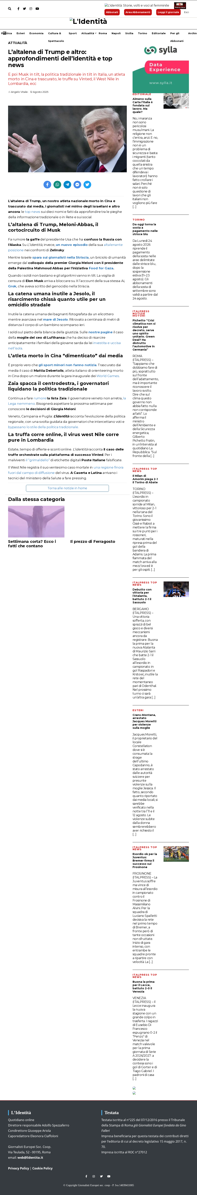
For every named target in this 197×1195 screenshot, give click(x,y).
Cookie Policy (42, 1168)
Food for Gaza (101, 268)
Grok (12, 286)
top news (32, 212)
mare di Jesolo (55, 319)
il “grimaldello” (38, 460)
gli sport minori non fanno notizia (67, 365)
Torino (142, 33)
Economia (36, 33)
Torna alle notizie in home (67, 488)
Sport (73, 33)
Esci (186, 12)
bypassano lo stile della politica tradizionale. (43, 427)
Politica (6, 33)
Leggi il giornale (168, 12)
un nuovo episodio (72, 245)
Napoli (116, 33)
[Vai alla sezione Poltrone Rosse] (179, 5)
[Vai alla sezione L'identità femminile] (135, 5)
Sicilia (129, 33)
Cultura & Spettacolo (56, 34)
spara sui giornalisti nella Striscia (60, 257)
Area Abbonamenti (138, 12)
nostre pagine (100, 332)
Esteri (21, 33)
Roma (103, 33)
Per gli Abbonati (177, 34)
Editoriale (159, 33)
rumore (39, 398)
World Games (108, 376)
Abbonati (112, 12)
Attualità (87, 33)
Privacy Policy (18, 1168)
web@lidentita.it (30, 1157)
